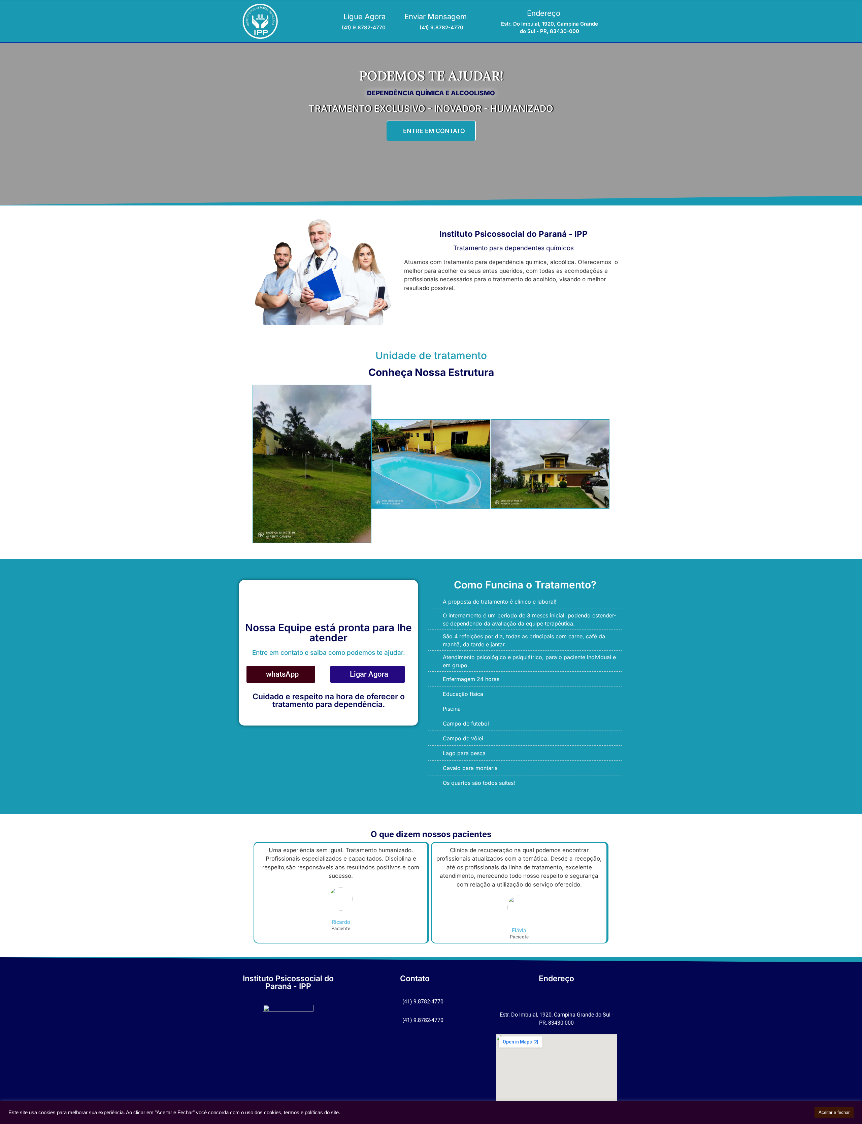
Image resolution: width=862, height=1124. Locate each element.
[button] (245, 465)
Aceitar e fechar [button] (834, 1112)
